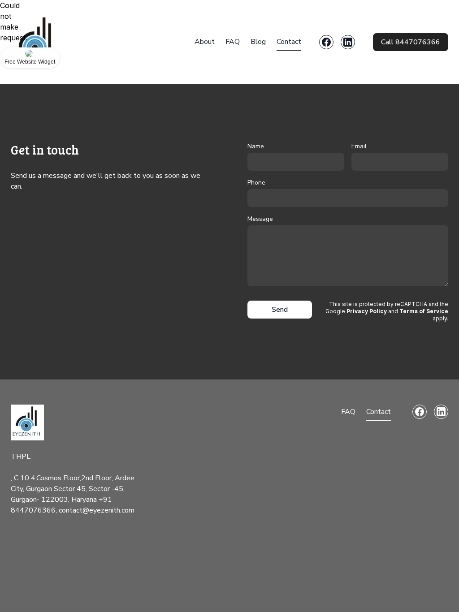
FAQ (232, 42)
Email (359, 146)
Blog (258, 42)
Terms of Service (423, 311)
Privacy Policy (366, 311)
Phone (256, 182)
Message (260, 219)
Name (255, 146)
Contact (289, 42)
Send (280, 310)
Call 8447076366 (410, 42)
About (205, 42)
